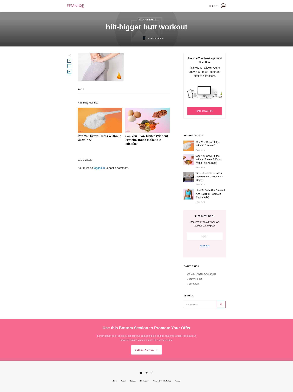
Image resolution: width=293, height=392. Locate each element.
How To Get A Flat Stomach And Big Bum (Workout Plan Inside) (211, 194)
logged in (99, 167)
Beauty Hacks (194, 278)
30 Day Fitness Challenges (201, 273)
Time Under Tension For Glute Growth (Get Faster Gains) (209, 176)
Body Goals (193, 283)
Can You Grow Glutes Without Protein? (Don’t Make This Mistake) (147, 128)
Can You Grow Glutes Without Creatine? (100, 128)
